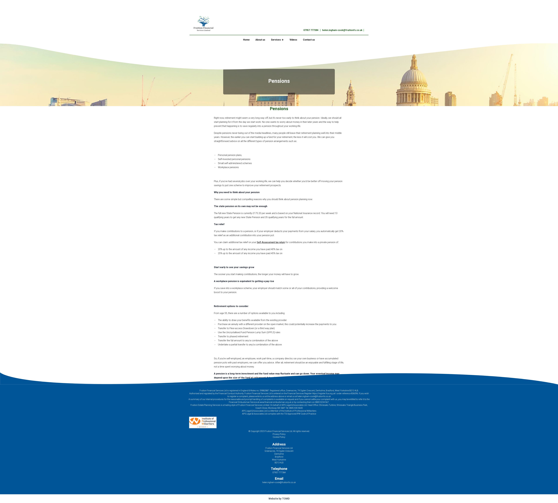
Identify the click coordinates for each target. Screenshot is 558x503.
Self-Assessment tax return (271, 242)
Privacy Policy (279, 434)
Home (246, 39)
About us (260, 39)
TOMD (286, 498)
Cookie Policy (279, 437)
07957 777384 (310, 30)
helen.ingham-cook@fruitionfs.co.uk (342, 30)
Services (276, 39)
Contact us (309, 39)
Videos (293, 39)
